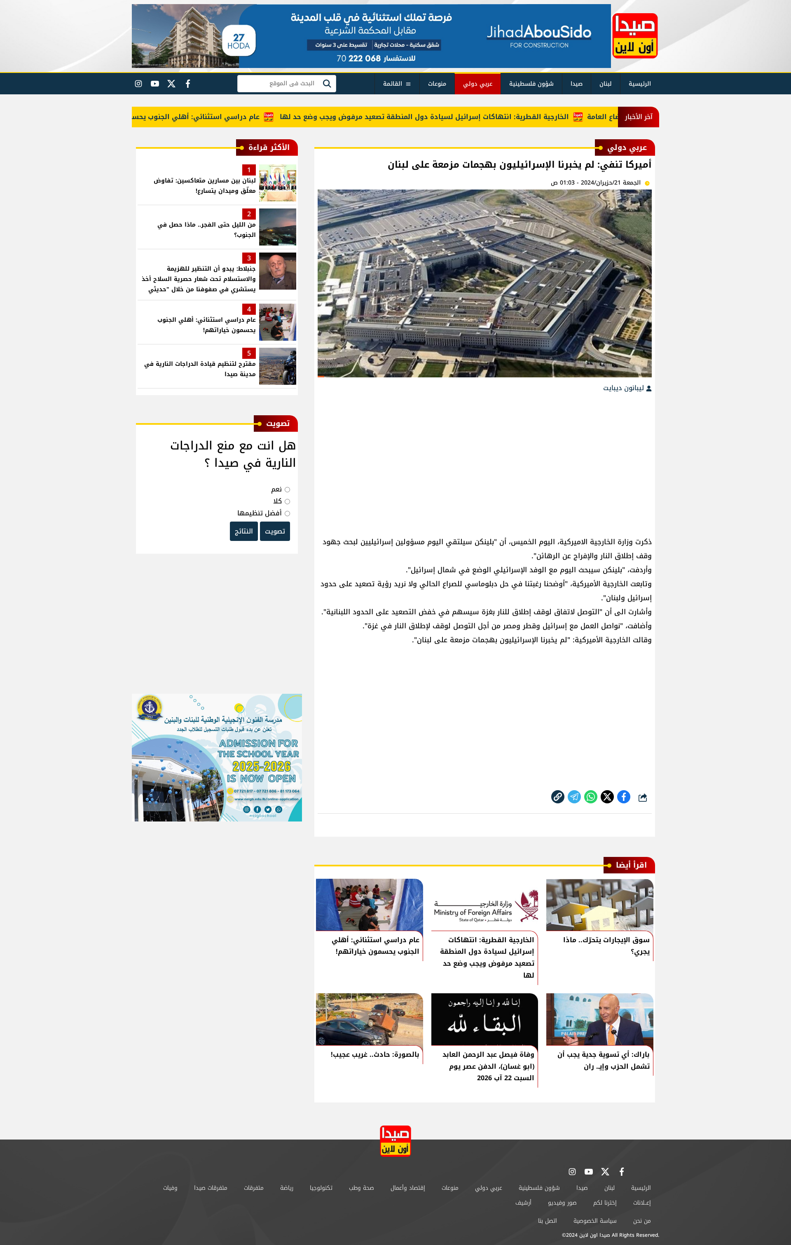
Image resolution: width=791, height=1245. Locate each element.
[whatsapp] (557, 796)
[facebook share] (623, 796)
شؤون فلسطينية (531, 83)
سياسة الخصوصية (595, 1220)
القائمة (392, 83)
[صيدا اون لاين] (635, 36)
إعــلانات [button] (642, 1202)
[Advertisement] (484, 460)
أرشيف (523, 1202)
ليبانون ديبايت (624, 387)
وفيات (170, 1188)
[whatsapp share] (590, 796)
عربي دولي (477, 83)
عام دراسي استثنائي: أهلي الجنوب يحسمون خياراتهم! (200, 116)
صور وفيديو (562, 1202)
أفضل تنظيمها (259, 513)
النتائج (244, 531)
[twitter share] (607, 796)
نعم (276, 489)
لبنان (605, 83)
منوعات (437, 83)
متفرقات (254, 1188)
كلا (277, 501)
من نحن (642, 1220)
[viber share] (574, 796)
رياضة (286, 1188)
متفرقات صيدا (210, 1188)
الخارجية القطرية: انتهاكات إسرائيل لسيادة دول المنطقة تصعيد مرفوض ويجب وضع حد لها (451, 116)
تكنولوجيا (321, 1188)
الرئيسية (640, 83)
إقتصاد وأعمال (408, 1188)
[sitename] (395, 1141)
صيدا (577, 83)
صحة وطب (361, 1188)
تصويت (275, 531)
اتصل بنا (547, 1220)
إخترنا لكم (605, 1202)
